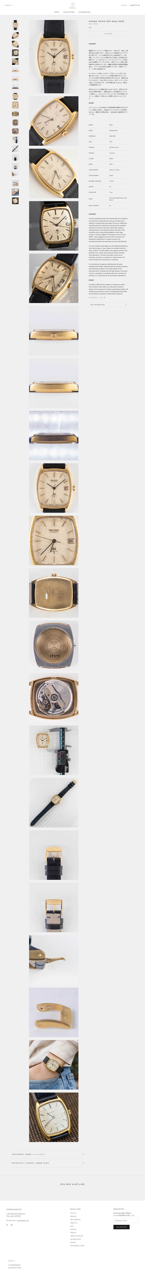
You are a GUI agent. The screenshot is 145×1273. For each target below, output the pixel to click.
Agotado (109, 33)
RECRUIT (73, 1242)
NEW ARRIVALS (75, 1220)
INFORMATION (84, 12)
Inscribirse (121, 1227)
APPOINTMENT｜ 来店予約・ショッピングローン (29, 1154)
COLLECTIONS (68, 12)
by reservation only (23, 1220)
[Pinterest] (104, 297)
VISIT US (73, 1213)
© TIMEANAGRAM (14, 1265)
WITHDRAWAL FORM (77, 1246)
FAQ (71, 1226)
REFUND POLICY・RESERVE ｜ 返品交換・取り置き (30, 1163)
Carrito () (135, 5)
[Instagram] (11, 1225)
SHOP (57, 12)
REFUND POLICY (75, 1239)
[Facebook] (99, 297)
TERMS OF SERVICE (76, 1236)
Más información (97, 304)
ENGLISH (73, 1233)
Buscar (124, 5)
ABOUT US (73, 1223)
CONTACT (73, 1216)
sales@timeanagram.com (14, 1209)
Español (8, 5)
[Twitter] (102, 297)
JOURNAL (73, 1229)
